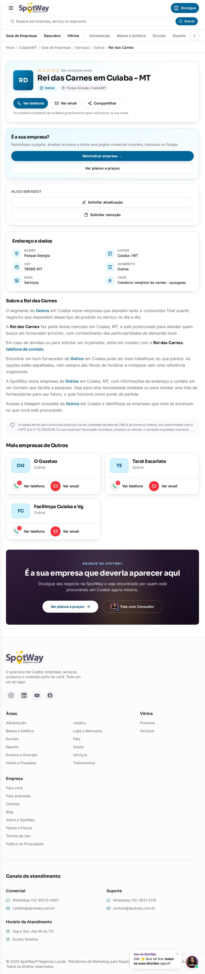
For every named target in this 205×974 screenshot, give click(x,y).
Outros (98, 47)
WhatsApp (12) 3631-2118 (134, 900)
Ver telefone (33, 103)
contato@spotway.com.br (33, 908)
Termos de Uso (18, 836)
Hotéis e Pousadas (21, 763)
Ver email (69, 103)
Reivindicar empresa (102, 156)
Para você (14, 788)
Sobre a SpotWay (20, 820)
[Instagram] (11, 695)
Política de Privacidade (25, 844)
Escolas (159, 36)
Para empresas (18, 796)
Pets (76, 739)
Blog (9, 812)
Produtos (147, 723)
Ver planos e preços (102, 168)
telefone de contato (25, 349)
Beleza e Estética (131, 36)
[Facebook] (50, 695)
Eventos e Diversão (21, 755)
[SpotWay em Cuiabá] (34, 8)
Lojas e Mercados (87, 731)
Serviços (82, 47)
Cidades (13, 804)
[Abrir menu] (11, 8)
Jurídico (79, 723)
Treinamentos (84, 763)
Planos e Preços (19, 828)
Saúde (78, 747)
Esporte (179, 36)
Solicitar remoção (105, 215)
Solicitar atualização (105, 202)
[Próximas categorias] (194, 35)
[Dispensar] (177, 953)
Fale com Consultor (137, 606)
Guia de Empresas (21, 36)
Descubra (52, 36)
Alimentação (99, 36)
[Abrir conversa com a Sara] (192, 962)
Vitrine (73, 36)
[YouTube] (37, 695)
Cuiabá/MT (28, 47)
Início (10, 47)
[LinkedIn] (24, 695)
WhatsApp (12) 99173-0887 (35, 900)
